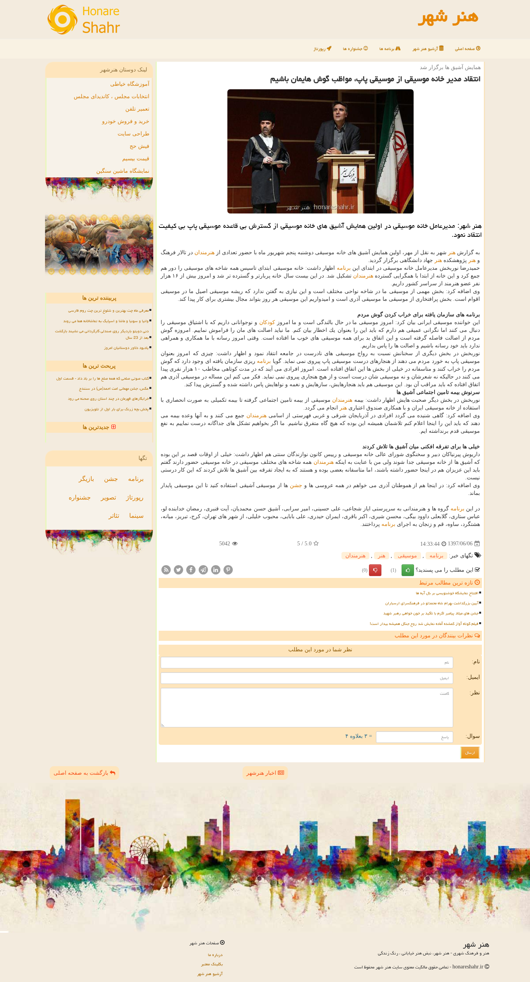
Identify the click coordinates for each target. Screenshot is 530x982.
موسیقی (407, 556)
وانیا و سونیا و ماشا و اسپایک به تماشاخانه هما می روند (106, 321)
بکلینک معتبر (212, 964)
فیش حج (139, 146)
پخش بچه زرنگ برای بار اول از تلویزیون (117, 409)
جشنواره (80, 497)
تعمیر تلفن (137, 109)
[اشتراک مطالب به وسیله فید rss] (166, 569)
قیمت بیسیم (135, 158)
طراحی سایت (133, 134)
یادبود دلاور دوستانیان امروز (126, 348)
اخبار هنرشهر (262, 773)
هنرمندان (204, 252)
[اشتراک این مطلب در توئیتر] (178, 569)
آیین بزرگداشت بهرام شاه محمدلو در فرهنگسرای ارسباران (431, 603)
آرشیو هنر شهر (425, 49)
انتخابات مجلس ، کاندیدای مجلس (111, 96)
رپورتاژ (320, 49)
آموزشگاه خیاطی (129, 84)
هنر (452, 252)
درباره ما (215, 955)
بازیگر (86, 478)
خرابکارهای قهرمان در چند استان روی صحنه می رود (108, 399)
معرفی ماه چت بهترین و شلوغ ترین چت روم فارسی (108, 310)
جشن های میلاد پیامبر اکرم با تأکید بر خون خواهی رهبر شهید (430, 613)
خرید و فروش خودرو (125, 121)
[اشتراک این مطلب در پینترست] (228, 569)
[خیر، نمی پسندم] (375, 570)
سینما (136, 515)
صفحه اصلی (465, 49)
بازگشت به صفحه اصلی (82, 773)
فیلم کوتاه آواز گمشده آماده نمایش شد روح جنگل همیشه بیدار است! (424, 624)
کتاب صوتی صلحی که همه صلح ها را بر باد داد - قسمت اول (102, 378)
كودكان (267, 322)
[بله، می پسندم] (408, 570)
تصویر (108, 497)
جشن (296, 485)
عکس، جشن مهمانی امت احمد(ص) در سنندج (114, 388)
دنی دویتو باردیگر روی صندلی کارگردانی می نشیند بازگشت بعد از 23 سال (102, 334)
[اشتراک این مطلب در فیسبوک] (190, 569)
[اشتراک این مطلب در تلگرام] (203, 569)
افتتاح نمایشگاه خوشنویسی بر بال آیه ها (447, 593)
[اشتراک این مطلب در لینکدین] (215, 569)
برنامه (344, 268)
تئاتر (114, 515)
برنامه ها (387, 49)
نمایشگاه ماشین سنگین (122, 171)
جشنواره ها (353, 49)
